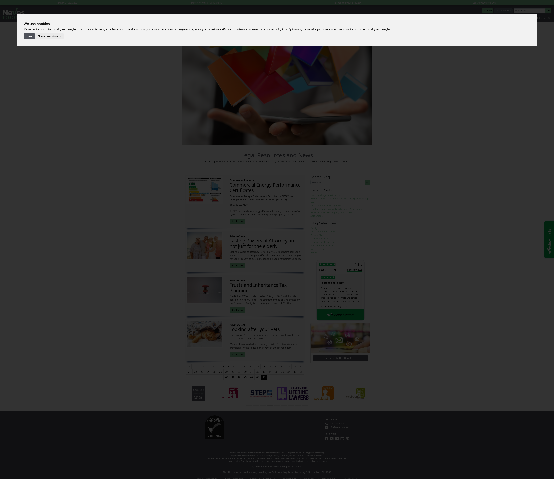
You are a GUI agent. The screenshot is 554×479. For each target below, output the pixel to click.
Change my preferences (49, 36)
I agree (29, 36)
